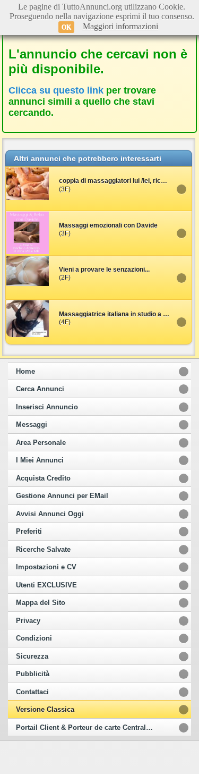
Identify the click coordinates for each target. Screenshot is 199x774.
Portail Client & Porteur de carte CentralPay (87, 727)
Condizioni (34, 638)
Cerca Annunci (40, 389)
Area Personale (41, 443)
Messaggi (31, 424)
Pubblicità (32, 674)
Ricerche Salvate (43, 549)
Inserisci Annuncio (47, 407)
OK (66, 27)
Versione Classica (45, 709)
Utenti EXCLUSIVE (46, 585)
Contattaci (32, 692)
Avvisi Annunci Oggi (50, 514)
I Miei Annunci (40, 460)
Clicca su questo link (55, 90)
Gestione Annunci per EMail (62, 496)
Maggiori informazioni (120, 26)
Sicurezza (32, 656)
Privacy (28, 621)
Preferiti (29, 531)
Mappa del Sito (40, 603)
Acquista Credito (43, 478)
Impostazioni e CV (46, 567)
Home (25, 371)
